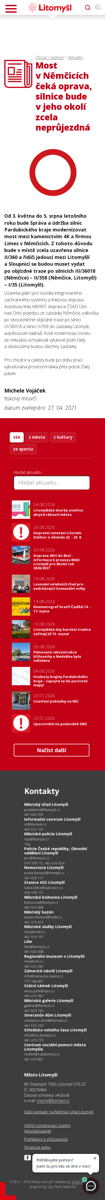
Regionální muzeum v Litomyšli (54, 956)
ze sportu (23, 449)
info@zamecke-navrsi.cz (43, 976)
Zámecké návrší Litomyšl (48, 970)
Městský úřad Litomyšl (46, 804)
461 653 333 (33, 814)
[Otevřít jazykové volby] (98, 7)
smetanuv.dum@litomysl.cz (46, 1020)
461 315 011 (33, 922)
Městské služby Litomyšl (48, 926)
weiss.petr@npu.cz (39, 991)
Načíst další (51, 750)
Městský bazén (39, 912)
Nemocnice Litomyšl (44, 867)
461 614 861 (33, 1059)
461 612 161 (33, 829)
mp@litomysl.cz (36, 839)
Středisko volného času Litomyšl (55, 1029)
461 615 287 (33, 966)
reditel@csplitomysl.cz (42, 1054)
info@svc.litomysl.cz (40, 1035)
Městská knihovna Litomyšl (50, 897)
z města (37, 437)
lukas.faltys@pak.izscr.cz (43, 888)
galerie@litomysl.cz (39, 1006)
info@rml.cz (33, 961)
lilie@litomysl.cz (36, 947)
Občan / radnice (50, 57)
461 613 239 (33, 1025)
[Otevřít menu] (11, 9)
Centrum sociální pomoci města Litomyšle (55, 1047)
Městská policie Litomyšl (48, 833)
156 (27, 844)
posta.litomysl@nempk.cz (44, 873)
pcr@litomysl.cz (36, 858)
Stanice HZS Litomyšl (44, 882)
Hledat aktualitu (27, 472)
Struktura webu (37, 1147)
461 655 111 (33, 877)
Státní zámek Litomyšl (46, 985)
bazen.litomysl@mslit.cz (43, 917)
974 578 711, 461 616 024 (44, 863)
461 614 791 (33, 936)
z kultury (63, 437)
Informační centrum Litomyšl (52, 819)
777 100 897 (33, 981)
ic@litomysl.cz (35, 824)
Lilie (28, 941)
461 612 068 (33, 907)
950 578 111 (33, 892)
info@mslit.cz (35, 932)
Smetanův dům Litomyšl (47, 1015)
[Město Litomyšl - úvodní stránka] (50, 7)
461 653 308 (33, 951)
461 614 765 (33, 1010)
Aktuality (75, 57)
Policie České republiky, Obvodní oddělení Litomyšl (55, 850)
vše (16, 437)
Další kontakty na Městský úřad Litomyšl (58, 1111)
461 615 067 (33, 995)
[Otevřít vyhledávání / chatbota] (87, 7)
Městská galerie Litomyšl (48, 1000)
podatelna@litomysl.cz (42, 810)
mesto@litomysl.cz (53, 1100)
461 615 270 (33, 1040)
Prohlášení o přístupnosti (46, 1139)
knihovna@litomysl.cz (41, 903)
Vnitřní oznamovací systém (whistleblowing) (47, 1128)
